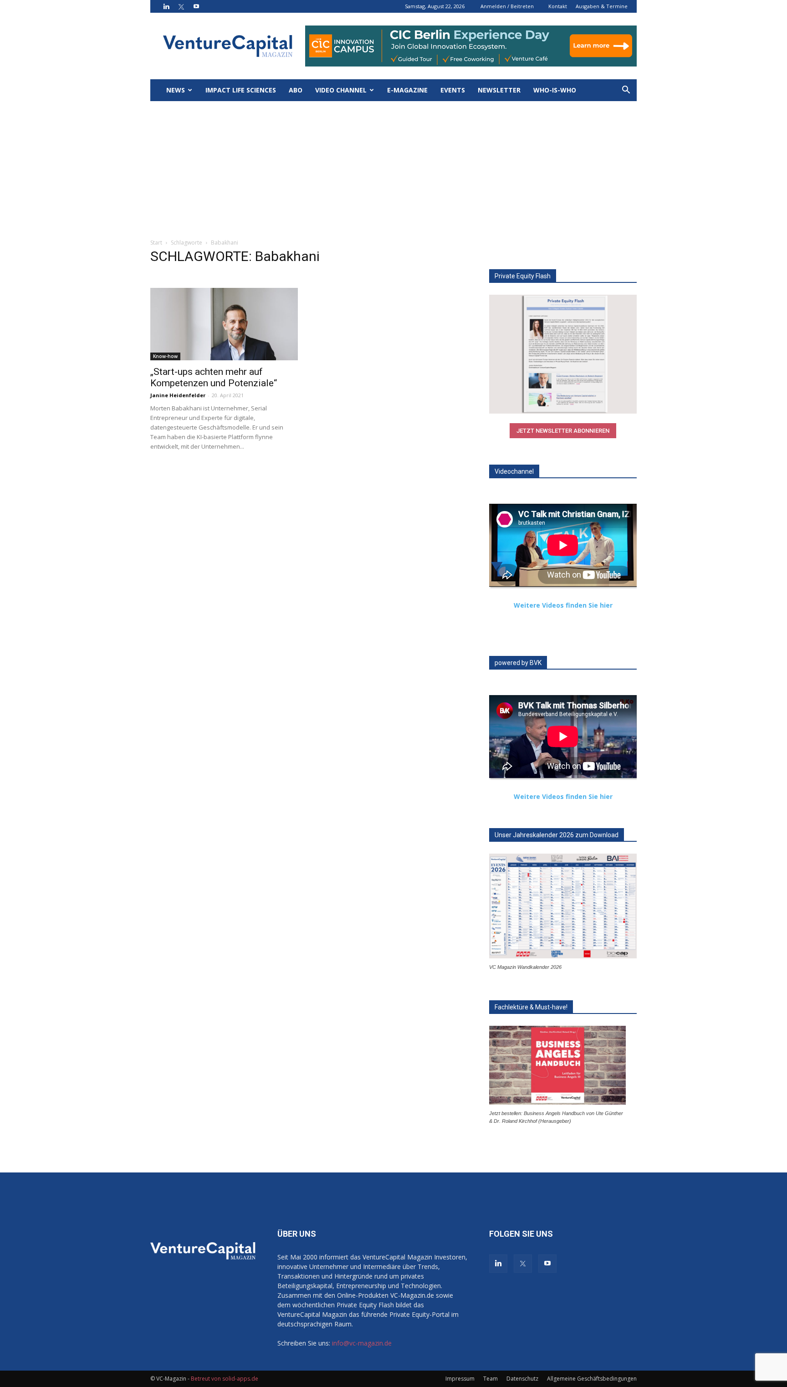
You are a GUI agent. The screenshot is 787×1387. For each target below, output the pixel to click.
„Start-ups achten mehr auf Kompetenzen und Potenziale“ (213, 377)
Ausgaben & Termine (602, 6)
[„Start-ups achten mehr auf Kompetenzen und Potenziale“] (224, 324)
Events (452, 90)
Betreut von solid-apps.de (224, 1378)
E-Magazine (407, 90)
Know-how (165, 356)
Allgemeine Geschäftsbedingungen (592, 1378)
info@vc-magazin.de (362, 1343)
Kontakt (557, 6)
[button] (626, 91)
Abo (295, 90)
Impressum (460, 1378)
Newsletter (499, 90)
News (175, 90)
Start (156, 242)
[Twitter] (181, 6)
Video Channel (341, 90)
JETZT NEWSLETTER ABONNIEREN (562, 430)
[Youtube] (196, 6)
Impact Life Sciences (240, 90)
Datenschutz (522, 1378)
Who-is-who (554, 90)
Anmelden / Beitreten (507, 6)
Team (490, 1378)
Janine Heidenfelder (177, 395)
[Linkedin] (166, 6)
